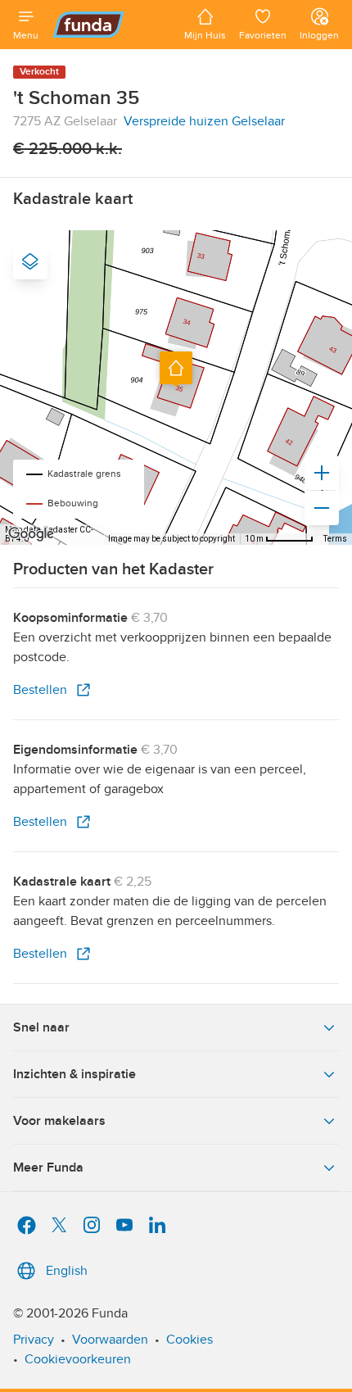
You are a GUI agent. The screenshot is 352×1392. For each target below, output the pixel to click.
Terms (335, 538)
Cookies (189, 1339)
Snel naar (41, 1027)
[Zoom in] (322, 473)
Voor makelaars (59, 1121)
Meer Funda (48, 1167)
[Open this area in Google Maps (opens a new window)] (31, 534)
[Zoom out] (322, 508)
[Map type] (30, 261)
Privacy (33, 1339)
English (67, 1271)
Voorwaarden (110, 1339)
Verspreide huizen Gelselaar (204, 121)
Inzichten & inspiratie (74, 1074)
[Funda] (111, 25)
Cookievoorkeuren (78, 1359)
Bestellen (40, 690)
